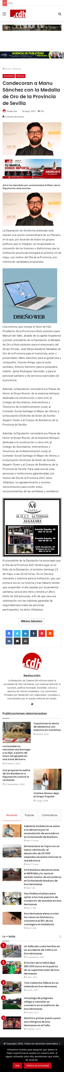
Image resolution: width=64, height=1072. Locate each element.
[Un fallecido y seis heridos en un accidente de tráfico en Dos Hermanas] (12, 951)
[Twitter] (17, 633)
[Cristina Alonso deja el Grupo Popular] (47, 779)
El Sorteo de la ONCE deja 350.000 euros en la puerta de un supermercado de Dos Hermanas (41, 968)
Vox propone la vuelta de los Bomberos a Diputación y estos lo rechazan (16, 775)
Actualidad (9, 76)
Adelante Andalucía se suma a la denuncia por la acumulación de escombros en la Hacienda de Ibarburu (42, 831)
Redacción (12, 111)
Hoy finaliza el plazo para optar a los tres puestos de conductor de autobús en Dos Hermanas (42, 899)
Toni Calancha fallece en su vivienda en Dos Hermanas (41, 984)
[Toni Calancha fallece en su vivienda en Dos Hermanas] (12, 987)
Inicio (8, 68)
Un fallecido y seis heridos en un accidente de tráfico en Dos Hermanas (42, 950)
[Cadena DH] (18, 14)
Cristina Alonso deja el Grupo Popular (46, 795)
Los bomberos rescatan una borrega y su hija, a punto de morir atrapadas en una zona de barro (16, 753)
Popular (29, 815)
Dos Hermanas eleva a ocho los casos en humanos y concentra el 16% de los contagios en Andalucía (41, 919)
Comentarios (50, 815)
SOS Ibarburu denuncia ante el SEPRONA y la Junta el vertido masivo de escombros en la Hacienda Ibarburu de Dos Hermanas (42, 877)
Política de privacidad (37, 1065)
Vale (17, 1065)
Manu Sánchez (32, 621)
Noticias (17, 68)
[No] (59, 1058)
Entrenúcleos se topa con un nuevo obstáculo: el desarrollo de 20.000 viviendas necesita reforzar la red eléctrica (42, 853)
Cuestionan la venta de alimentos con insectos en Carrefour (47, 727)
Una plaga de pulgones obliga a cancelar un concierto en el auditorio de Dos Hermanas (41, 1003)
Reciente (11, 815)
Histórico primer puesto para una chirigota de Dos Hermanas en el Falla (42, 1021)
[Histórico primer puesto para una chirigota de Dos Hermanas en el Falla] (12, 1022)
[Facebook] (9, 633)
